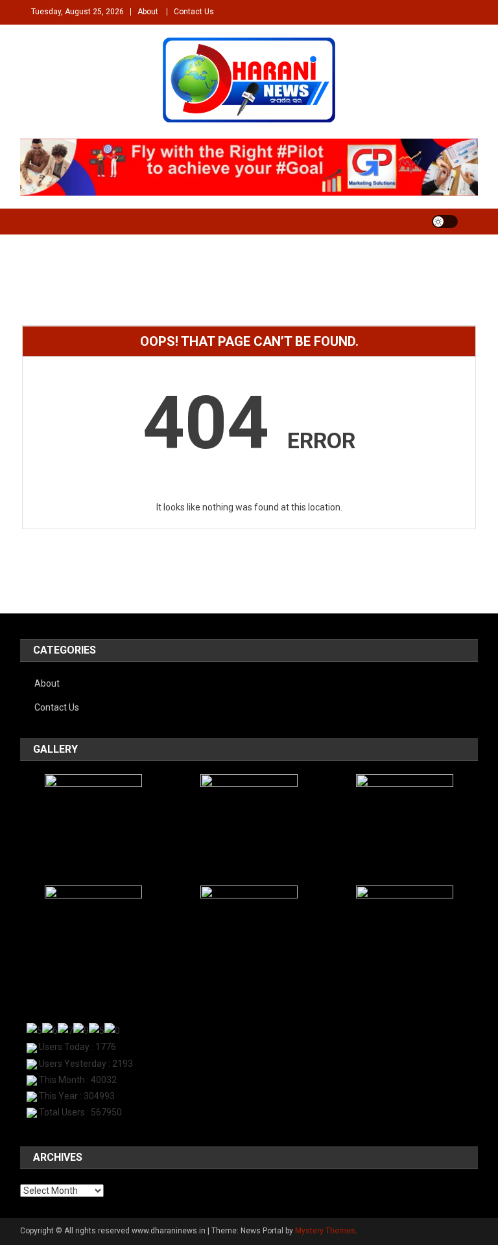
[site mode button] (445, 221)
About (147, 11)
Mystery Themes (325, 1230)
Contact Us (194, 11)
